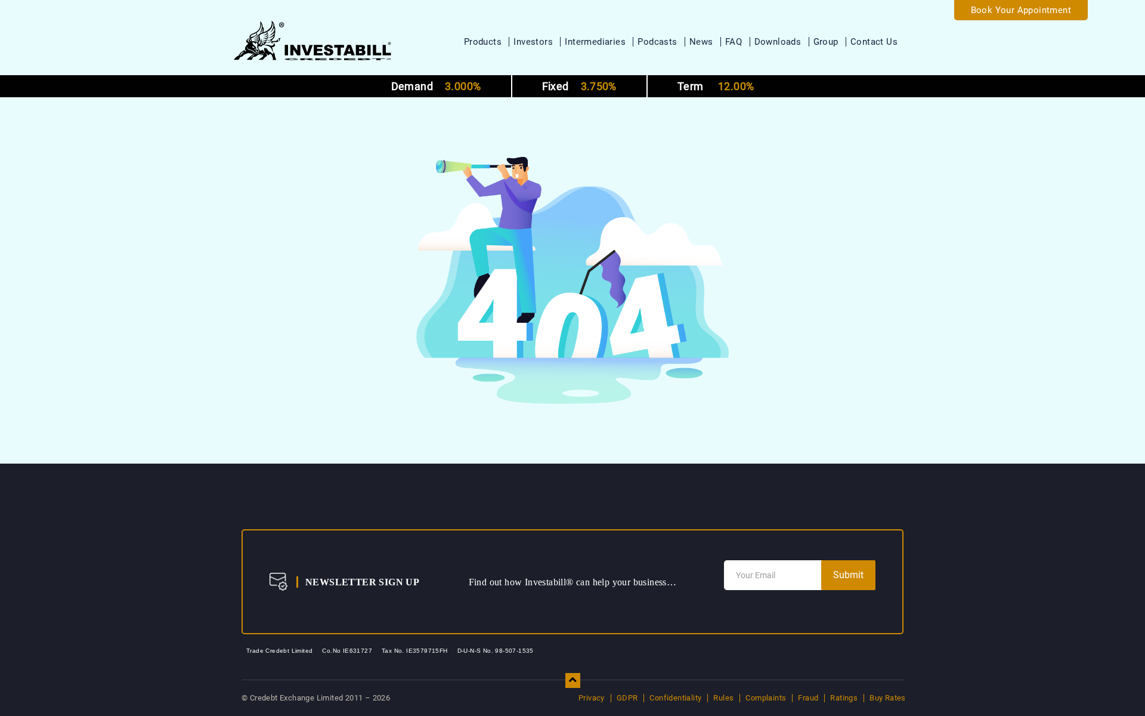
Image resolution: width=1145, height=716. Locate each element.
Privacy (591, 697)
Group (825, 41)
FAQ (733, 41)
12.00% (715, 86)
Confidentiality (675, 697)
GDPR (627, 697)
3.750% (579, 86)
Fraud (808, 697)
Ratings (844, 697)
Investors (533, 41)
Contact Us (874, 41)
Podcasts (657, 41)
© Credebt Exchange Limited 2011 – (316, 697)
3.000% (436, 86)
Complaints (765, 697)
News (701, 41)
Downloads (778, 41)
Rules (723, 697)
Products (483, 41)
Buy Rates (887, 697)
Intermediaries (595, 41)
